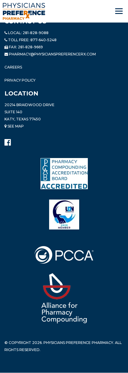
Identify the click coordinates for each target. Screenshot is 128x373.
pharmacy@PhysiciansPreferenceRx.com (52, 54)
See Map (15, 126)
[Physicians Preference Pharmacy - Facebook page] (7, 141)
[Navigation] (119, 11)
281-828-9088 (36, 33)
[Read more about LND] (64, 214)
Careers (13, 67)
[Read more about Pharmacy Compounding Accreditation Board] (64, 173)
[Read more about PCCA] (64, 255)
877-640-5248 (43, 40)
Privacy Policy (19, 80)
